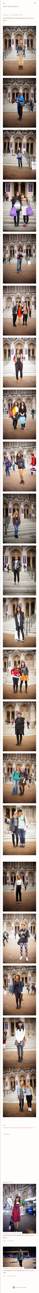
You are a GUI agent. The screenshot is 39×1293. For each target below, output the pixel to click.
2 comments (10, 1240)
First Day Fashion (10, 6)
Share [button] (4, 1125)
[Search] (35, 3)
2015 (8, 1127)
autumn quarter (14, 1127)
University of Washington (25, 1127)
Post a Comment (11, 1276)
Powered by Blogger (21, 1287)
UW (34, 1127)
